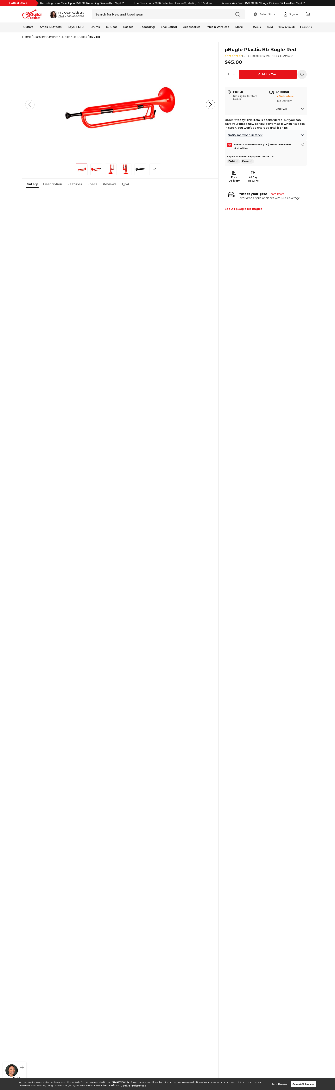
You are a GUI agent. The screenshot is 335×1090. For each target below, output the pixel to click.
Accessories (191, 27)
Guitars (28, 27)
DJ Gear (111, 27)
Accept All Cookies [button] (303, 1084)
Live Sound (169, 27)
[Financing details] (302, 144)
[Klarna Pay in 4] (247, 161)
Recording (147, 27)
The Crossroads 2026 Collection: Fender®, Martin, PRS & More (173, 3)
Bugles (65, 37)
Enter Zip (281, 108)
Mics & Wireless (218, 27)
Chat (61, 16)
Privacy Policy (120, 1082)
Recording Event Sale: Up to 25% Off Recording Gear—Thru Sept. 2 (82, 3)
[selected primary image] (120, 104)
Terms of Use (111, 1085)
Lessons (306, 27)
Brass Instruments (45, 37)
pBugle (94, 37)
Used (269, 27)
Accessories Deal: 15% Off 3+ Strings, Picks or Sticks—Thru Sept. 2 (263, 3)
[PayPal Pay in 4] (233, 161)
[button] (67, 14)
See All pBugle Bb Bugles (243, 209)
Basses (128, 27)
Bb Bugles (80, 37)
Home (26, 37)
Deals (257, 27)
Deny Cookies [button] (279, 1084)
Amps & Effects (51, 27)
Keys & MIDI (76, 27)
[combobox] (231, 74)
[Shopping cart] (308, 14)
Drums (95, 27)
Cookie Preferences (133, 1085)
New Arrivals (286, 27)
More (239, 27)
